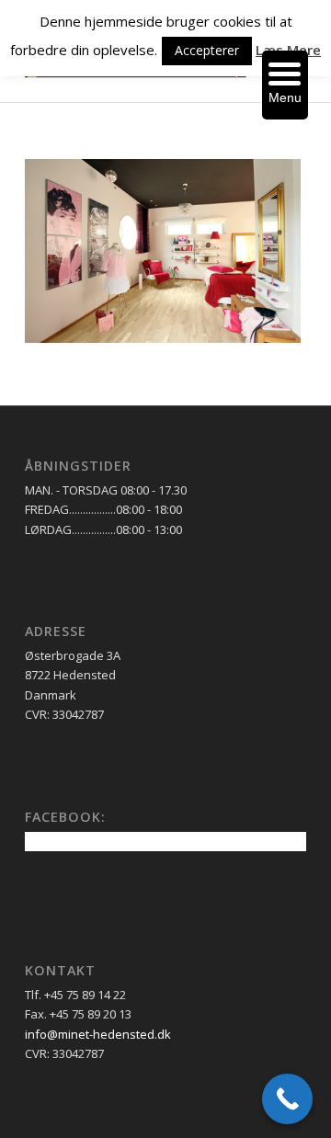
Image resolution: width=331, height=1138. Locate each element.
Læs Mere (288, 49)
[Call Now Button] (287, 1099)
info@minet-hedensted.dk (98, 1034)
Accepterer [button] (207, 50)
